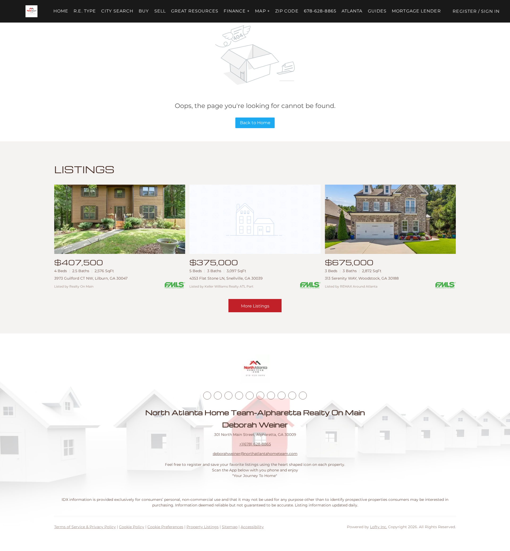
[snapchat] (282, 396)
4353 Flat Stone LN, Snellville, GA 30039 (226, 278)
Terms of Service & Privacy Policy (85, 526)
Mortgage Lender (416, 11)
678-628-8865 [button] (320, 11)
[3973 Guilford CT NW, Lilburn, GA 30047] (119, 219)
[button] (31, 11)
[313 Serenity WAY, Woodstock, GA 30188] (390, 219)
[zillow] (239, 396)
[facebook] (207, 396)
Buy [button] (144, 11)
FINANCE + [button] (237, 11)
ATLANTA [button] (352, 11)
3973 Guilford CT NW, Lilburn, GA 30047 (91, 278)
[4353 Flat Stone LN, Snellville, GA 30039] (254, 219)
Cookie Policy (131, 526)
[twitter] (228, 396)
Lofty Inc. (378, 526)
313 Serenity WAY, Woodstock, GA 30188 (362, 278)
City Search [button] (117, 11)
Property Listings (202, 526)
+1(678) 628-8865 (255, 444)
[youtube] (260, 396)
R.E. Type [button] (85, 11)
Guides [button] (377, 11)
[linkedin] (218, 396)
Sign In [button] (490, 11)
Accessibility (252, 526)
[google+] (303, 396)
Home (60, 11)
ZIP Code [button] (287, 11)
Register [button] (465, 11)
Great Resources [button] (195, 11)
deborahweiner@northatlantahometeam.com (255, 453)
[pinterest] (292, 396)
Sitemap (229, 526)
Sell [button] (160, 11)
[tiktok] (271, 396)
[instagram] (250, 396)
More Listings (255, 306)
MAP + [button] (262, 11)
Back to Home (255, 122)
